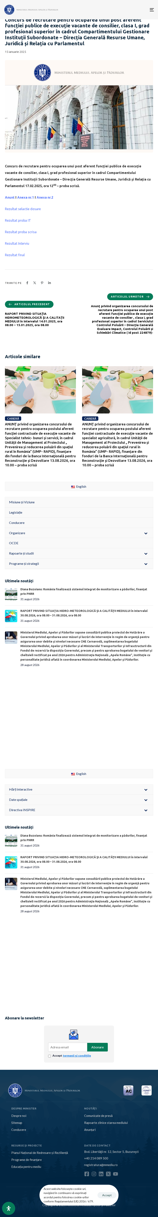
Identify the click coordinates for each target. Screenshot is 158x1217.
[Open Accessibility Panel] (8, 1208)
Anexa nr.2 (45, 197)
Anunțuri (90, 1129)
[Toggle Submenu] (146, 533)
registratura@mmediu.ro (101, 1165)
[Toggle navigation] (129, 9)
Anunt (10, 197)
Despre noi (18, 1115)
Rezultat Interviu (17, 243)
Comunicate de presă (98, 1115)
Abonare (97, 1047)
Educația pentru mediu (26, 1166)
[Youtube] (115, 1173)
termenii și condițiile (77, 1055)
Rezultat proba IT (18, 220)
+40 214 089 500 (96, 1158)
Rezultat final (15, 255)
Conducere (18, 1129)
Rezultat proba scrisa (21, 232)
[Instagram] (93, 1173)
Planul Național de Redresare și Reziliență (39, 1152)
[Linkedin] (101, 1173)
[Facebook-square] (86, 1173)
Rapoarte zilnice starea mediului (106, 1122)
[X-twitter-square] (108, 1173)
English (81, 486)
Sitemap (16, 1122)
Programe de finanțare (26, 1159)
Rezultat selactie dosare (23, 209)
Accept (71, 1055)
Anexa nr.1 (25, 197)
